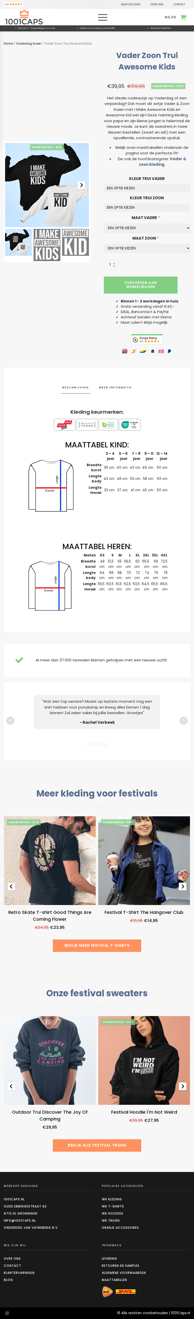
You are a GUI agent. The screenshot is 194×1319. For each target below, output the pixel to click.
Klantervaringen (19, 1273)
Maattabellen (114, 1280)
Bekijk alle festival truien (97, 1145)
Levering (109, 1258)
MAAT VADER (144, 217)
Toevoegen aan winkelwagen (140, 284)
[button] (18, 242)
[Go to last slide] (11, 886)
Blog (8, 1280)
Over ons (12, 1258)
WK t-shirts (113, 1206)
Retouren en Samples (120, 1265)
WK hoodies (112, 1213)
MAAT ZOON (144, 238)
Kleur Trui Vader (147, 178)
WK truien (111, 1220)
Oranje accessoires (120, 1227)
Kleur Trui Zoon (147, 198)
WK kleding (112, 1199)
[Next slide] (81, 185)
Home (8, 43)
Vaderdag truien (28, 43)
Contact (12, 1265)
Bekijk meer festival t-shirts (97, 945)
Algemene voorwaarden (124, 1273)
